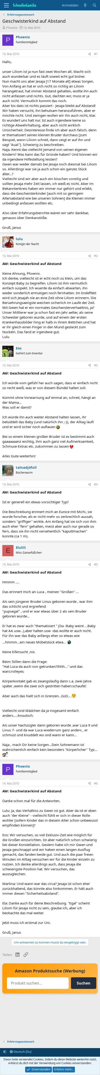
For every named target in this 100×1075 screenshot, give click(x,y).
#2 (96, 256)
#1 (96, 54)
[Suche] (94, 5)
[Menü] (6, 5)
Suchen (83, 983)
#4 (96, 484)
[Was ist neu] (85, 5)
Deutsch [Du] (22, 1051)
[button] (4, 1051)
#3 (96, 365)
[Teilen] (90, 54)
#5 (96, 564)
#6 (96, 783)
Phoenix (11, 28)
